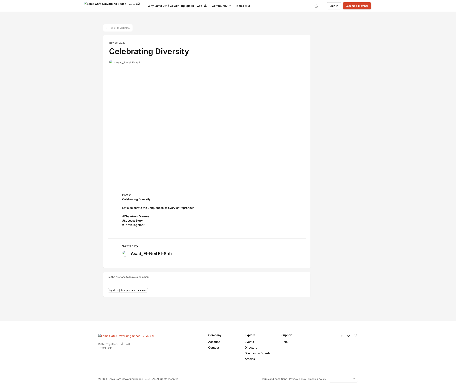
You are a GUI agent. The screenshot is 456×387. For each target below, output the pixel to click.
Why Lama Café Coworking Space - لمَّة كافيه (178, 5)
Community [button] (219, 5)
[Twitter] (348, 335)
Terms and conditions (274, 378)
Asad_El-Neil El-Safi (128, 62)
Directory (251, 347)
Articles (250, 359)
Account (214, 342)
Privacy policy (297, 378)
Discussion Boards (258, 353)
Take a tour (242, 5)
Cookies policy (317, 378)
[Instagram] (356, 335)
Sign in (334, 5)
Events (249, 342)
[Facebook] (342, 335)
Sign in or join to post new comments (128, 290)
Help (284, 342)
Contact (213, 347)
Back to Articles (120, 27)
